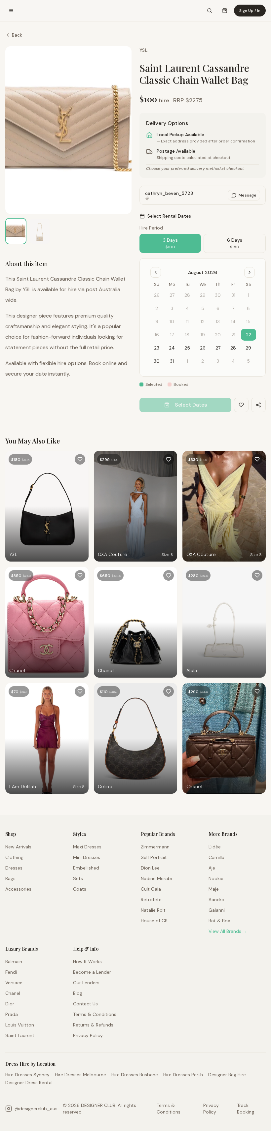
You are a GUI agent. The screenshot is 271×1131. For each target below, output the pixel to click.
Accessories (18, 889)
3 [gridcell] (217, 361)
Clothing (14, 857)
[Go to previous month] (155, 272)
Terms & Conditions (94, 1014)
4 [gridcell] (233, 361)
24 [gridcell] (172, 348)
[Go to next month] (249, 272)
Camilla (216, 857)
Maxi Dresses (87, 847)
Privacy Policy (88, 1035)
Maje (214, 889)
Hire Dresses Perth (183, 1075)
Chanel (12, 993)
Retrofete (151, 899)
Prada (11, 1014)
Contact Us (85, 1004)
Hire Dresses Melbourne (80, 1075)
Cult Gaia (151, 889)
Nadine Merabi (156, 878)
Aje (212, 868)
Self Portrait (154, 857)
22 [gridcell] (248, 335)
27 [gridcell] (217, 348)
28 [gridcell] (233, 348)
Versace (13, 983)
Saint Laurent (19, 1035)
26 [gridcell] (203, 348)
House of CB (154, 921)
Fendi (11, 972)
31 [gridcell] (172, 361)
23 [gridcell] (156, 348)
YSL (143, 50)
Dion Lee (150, 868)
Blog (77, 993)
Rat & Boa (219, 921)
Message (247, 195)
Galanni (217, 910)
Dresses (13, 868)
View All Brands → (228, 931)
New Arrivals (18, 847)
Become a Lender (92, 972)
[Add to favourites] (80, 459)
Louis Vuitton (19, 1025)
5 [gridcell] (248, 361)
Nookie (216, 878)
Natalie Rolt (153, 910)
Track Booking (245, 1108)
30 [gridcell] (157, 361)
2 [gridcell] (202, 361)
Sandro (216, 899)
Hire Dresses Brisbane (134, 1075)
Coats (79, 889)
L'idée (215, 847)
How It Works (87, 961)
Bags (10, 878)
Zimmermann (155, 847)
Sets (78, 878)
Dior (9, 1004)
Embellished (86, 868)
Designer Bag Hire (227, 1075)
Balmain (13, 961)
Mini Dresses (86, 857)
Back (17, 35)
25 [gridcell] (187, 348)
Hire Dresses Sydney (27, 1075)
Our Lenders (86, 983)
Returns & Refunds (93, 1025)
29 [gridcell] (248, 348)
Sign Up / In (249, 10)
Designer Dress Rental (29, 1082)
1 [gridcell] (187, 361)
